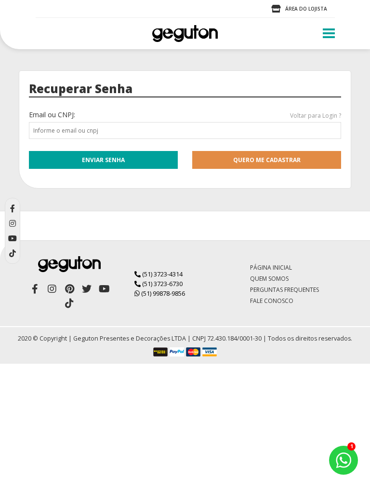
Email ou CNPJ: (52, 114)
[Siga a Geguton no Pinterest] (69, 289)
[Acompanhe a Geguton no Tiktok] (69, 303)
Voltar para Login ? (315, 115)
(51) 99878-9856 (162, 293)
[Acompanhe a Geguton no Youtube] (104, 289)
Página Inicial (271, 267)
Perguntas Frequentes (284, 290)
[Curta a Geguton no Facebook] (34, 289)
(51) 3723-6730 (162, 283)
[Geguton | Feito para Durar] (185, 33)
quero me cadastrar (267, 160)
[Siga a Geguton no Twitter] (86, 289)
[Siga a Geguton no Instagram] (52, 289)
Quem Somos (269, 278)
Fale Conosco (271, 301)
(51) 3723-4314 (162, 274)
